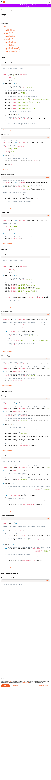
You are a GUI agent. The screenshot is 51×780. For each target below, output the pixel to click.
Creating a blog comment (11, 41)
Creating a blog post (10, 35)
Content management (9, 9)
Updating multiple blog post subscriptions (15, 49)
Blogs (4, 26)
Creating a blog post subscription (13, 47)
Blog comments (6, 39)
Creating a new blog (10, 27)
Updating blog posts (10, 36)
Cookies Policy (26, 682)
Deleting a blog (9, 32)
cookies (9, 681)
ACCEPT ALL (5, 685)
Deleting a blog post (10, 38)
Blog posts (5, 33)
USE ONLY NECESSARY (43, 685)
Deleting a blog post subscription (13, 51)
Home (2, 9)
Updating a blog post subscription (13, 48)
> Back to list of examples (6, 129)
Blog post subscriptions (8, 45)
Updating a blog (9, 29)
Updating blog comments (11, 42)
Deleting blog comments (11, 44)
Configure (15, 685)
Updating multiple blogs (11, 30)
